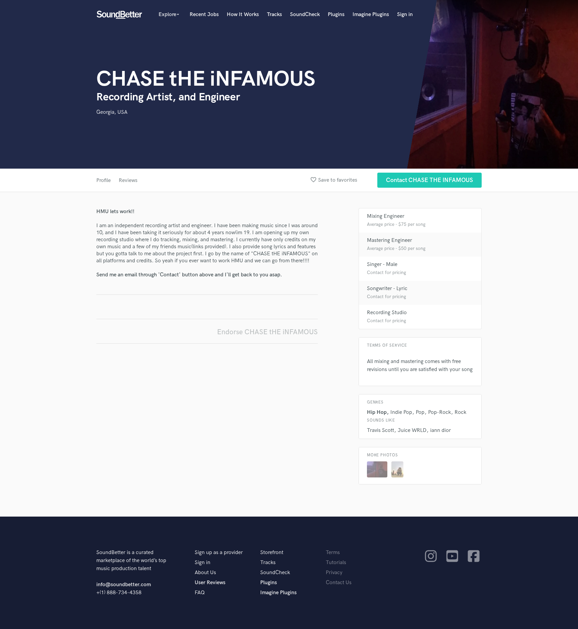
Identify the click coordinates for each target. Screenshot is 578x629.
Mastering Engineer (389, 240)
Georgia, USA (111, 112)
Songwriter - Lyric (387, 288)
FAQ (200, 593)
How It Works (243, 14)
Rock (460, 412)
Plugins (336, 14)
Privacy (334, 572)
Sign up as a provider (219, 552)
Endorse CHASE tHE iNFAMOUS (267, 332)
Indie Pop (401, 412)
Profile (103, 180)
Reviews (128, 180)
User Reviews (210, 582)
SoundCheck (305, 14)
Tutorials (336, 562)
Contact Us (339, 582)
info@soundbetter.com (123, 584)
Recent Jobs (204, 14)
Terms (333, 552)
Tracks (274, 14)
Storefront (271, 552)
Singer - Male (382, 264)
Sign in (405, 14)
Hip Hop (377, 412)
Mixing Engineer (385, 216)
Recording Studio (387, 312)
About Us (205, 572)
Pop (420, 412)
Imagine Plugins (371, 14)
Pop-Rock (439, 412)
